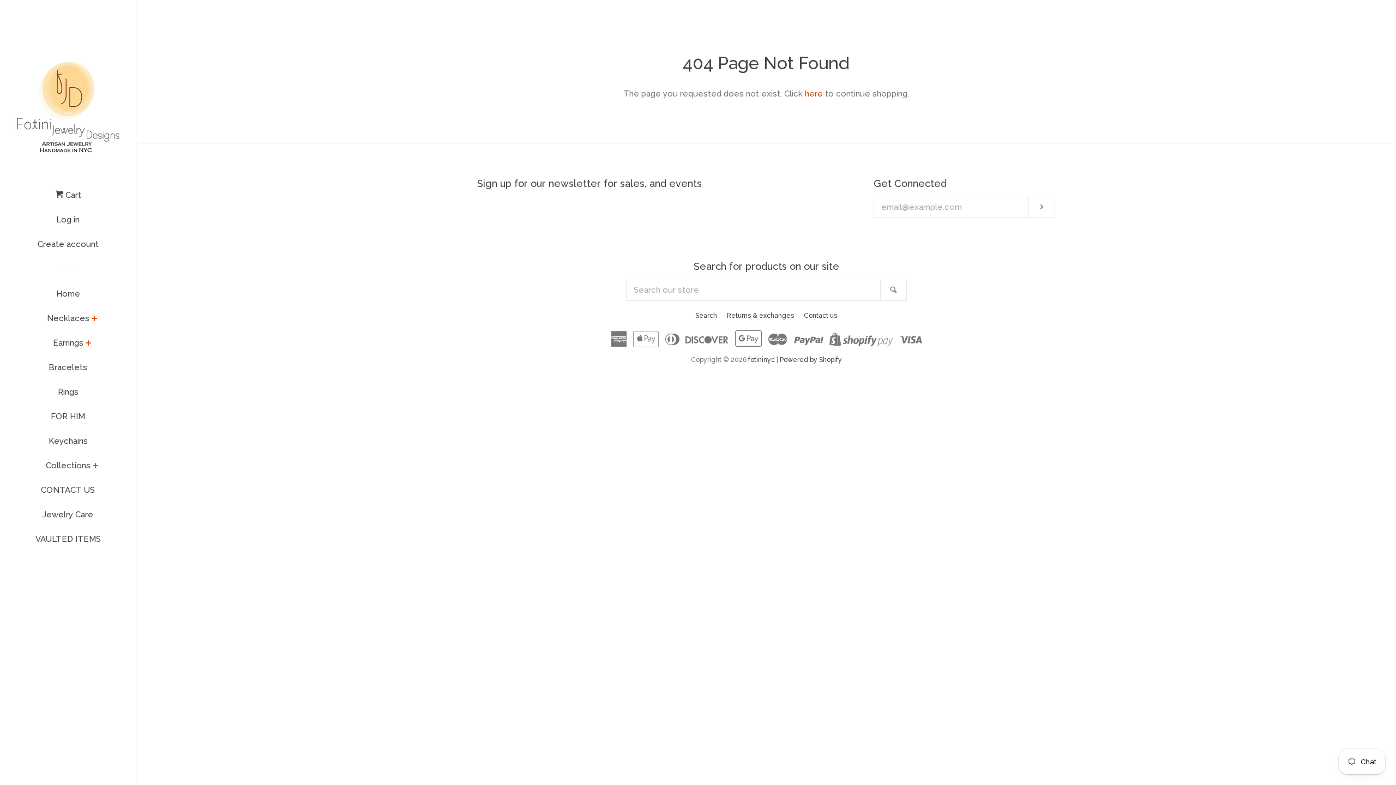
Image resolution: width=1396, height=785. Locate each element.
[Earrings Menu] (88, 344)
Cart (72, 195)
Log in (68, 220)
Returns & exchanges (760, 315)
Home (68, 294)
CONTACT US (68, 490)
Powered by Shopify (811, 360)
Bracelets (68, 367)
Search (706, 315)
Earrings (68, 343)
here (814, 94)
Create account (68, 244)
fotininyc (761, 360)
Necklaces (68, 318)
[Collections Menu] (96, 467)
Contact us (820, 315)
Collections (68, 465)
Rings (68, 392)
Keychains (68, 441)
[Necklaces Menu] (94, 319)
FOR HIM (68, 416)
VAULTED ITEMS (68, 539)
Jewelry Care (68, 515)
